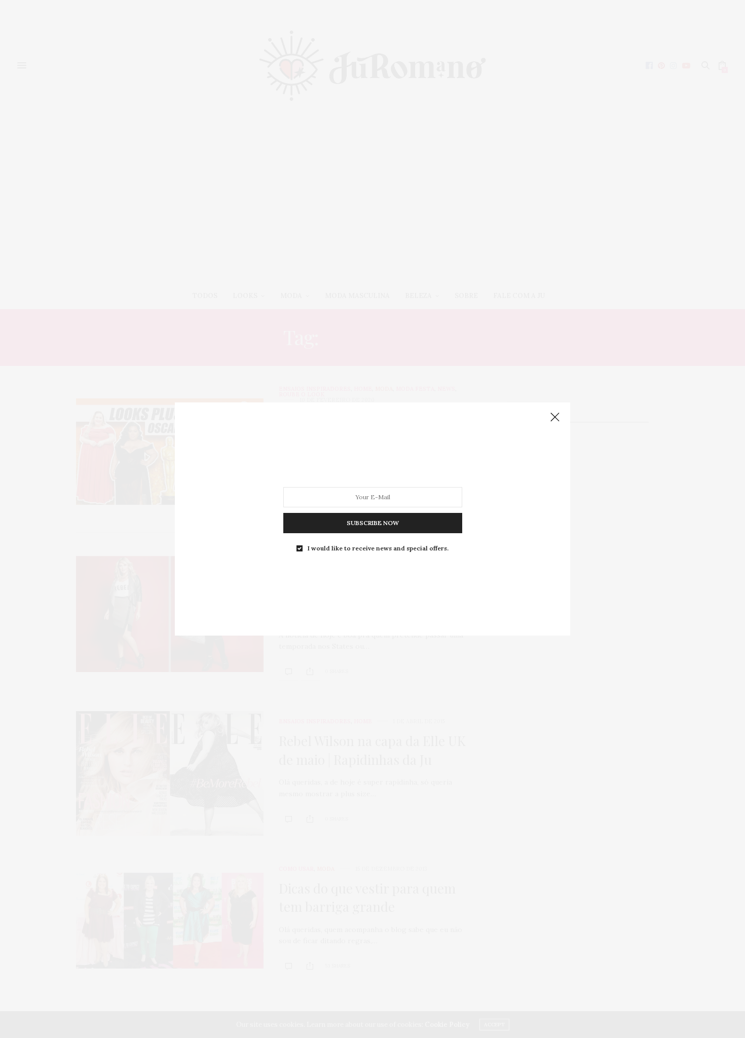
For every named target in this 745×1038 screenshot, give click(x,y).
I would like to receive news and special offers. (378, 548)
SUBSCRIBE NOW (373, 523)
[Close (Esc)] (555, 417)
